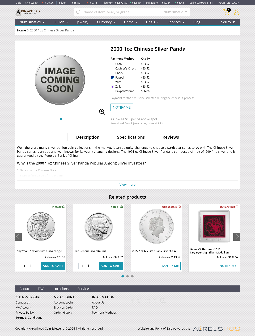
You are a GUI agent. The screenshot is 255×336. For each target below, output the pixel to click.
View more (127, 184)
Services (84, 288)
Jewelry (82, 22)
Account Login (63, 302)
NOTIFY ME (122, 107)
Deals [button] (150, 22)
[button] (60, 119)
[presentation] (18, 237)
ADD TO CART (53, 266)
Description (87, 137)
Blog (196, 22)
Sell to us (228, 22)
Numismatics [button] (30, 22)
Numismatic (173, 12)
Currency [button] (104, 22)
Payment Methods (104, 312)
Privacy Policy (25, 312)
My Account (23, 307)
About (24, 288)
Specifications (131, 137)
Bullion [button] (58, 22)
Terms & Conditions (29, 317)
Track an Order (64, 307)
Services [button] (174, 22)
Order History (63, 312)
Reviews (171, 137)
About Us (98, 302)
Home (21, 30)
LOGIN (235, 2)
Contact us (23, 302)
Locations (61, 288)
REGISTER (224, 2)
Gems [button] (129, 22)
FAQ (41, 288)
